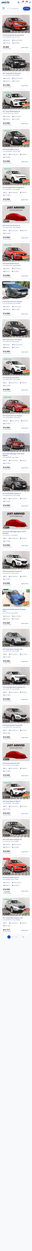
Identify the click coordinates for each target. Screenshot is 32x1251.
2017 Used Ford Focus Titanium (12, 416)
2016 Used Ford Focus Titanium (12, 301)
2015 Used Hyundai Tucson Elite (12, 725)
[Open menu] (30, 2)
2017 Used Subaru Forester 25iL (12, 649)
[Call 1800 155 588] (19, 2)
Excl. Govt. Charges (7, 48)
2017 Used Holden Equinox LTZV (13, 918)
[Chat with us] (26, 2)
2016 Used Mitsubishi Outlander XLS (14, 687)
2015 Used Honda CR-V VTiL (11, 763)
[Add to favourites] (28, 35)
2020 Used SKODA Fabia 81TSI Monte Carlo (14, 610)
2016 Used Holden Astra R (11, 263)
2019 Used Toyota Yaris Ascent (12, 339)
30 (23, 937)
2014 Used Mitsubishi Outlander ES (13, 187)
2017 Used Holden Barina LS (11, 111)
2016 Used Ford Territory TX (11, 225)
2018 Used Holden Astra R (11, 877)
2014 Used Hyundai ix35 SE (11, 378)
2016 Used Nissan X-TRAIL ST (12, 801)
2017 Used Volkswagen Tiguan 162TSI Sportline (14, 532)
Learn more (24, 47)
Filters (27, 8)
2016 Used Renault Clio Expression (13, 35)
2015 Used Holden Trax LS (11, 149)
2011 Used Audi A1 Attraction (12, 73)
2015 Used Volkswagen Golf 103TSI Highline (13, 454)
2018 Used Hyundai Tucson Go (12, 571)
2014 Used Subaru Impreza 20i (12, 839)
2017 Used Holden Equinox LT (12, 493)
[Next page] (26, 936)
